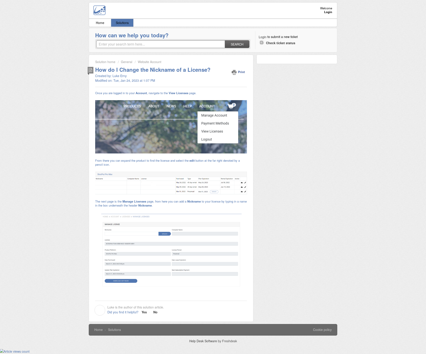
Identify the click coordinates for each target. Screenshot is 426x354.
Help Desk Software (203, 341)
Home (100, 22)
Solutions (122, 22)
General (126, 62)
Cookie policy (322, 329)
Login (262, 37)
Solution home (105, 62)
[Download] (204, 120)
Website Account (149, 62)
